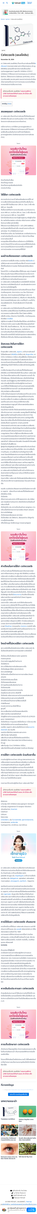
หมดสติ (19, 929)
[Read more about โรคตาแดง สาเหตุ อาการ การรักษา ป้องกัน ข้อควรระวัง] (9, 1149)
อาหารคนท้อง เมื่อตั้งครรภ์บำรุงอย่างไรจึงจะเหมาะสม (8, 1139)
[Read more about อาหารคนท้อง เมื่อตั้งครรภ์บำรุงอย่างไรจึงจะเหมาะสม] (9, 1130)
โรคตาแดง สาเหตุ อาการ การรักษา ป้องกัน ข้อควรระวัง (9, 1158)
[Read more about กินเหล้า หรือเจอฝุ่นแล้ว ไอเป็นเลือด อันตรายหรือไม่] (27, 1130)
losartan (14, 809)
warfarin (23, 881)
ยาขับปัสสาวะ (5, 820)
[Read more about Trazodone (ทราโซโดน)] (9, 1111)
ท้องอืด (30, 261)
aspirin (19, 352)
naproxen (7, 894)
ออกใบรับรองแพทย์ (16, 1204)
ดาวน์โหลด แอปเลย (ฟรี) (31, 1209)
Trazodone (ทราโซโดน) (8, 1119)
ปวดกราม (24, 626)
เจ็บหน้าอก (8, 626)
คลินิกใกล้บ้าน (6, 1204)
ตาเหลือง (10, 318)
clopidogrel (19, 876)
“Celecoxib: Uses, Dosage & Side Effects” (22, 1090)
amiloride (14, 822)
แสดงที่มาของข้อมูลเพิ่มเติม (18, 1094)
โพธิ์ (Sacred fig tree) (25, 1157)
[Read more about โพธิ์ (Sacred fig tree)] (27, 1149)
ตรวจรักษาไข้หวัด (28, 1204)
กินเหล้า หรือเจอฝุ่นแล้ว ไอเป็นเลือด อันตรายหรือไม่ (27, 1139)
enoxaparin (15, 881)
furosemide (16, 820)
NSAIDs (14, 354)
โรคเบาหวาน (17, 594)
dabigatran (14, 878)
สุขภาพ (3, 50)
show (9, 104)
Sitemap (29, 1202)
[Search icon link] (7, 3)
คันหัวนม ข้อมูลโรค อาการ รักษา (26, 1120)
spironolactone (27, 820)
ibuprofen (29, 354)
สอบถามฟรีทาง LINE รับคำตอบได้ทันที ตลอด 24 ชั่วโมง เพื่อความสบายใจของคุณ (17, 93)
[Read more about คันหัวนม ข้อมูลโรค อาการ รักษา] (27, 1111)
